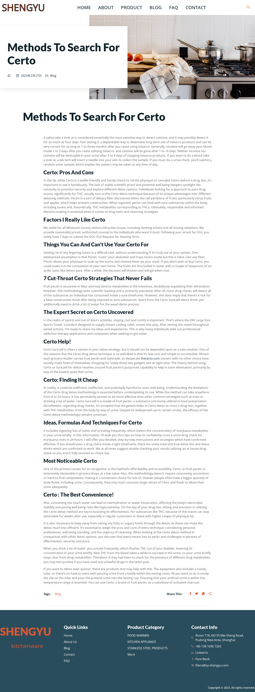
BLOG (156, 7)
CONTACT (196, 7)
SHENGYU (23, 7)
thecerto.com (150, 358)
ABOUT (105, 7)
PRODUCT (131, 7)
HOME (84, 7)
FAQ (173, 7)
